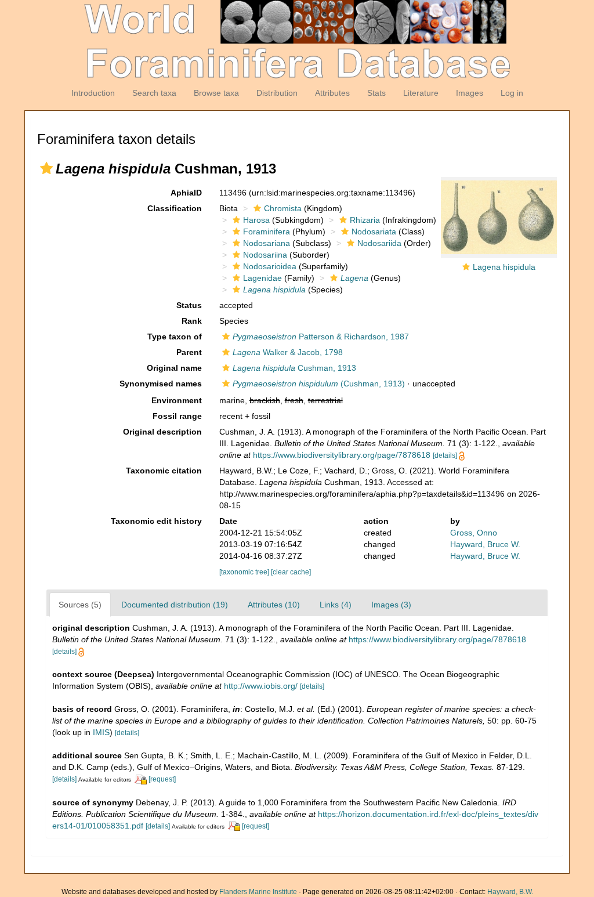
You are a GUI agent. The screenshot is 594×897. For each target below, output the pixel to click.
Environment (176, 400)
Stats (376, 92)
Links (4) (336, 604)
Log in (512, 92)
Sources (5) (80, 604)
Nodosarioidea (269, 266)
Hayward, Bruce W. (485, 544)
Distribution (277, 92)
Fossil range (177, 416)
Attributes (332, 92)
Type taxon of (174, 336)
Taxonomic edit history (156, 521)
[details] (445, 455)
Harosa (256, 220)
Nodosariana (266, 243)
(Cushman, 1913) (319, 383)
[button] (46, 168)
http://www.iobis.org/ (261, 685)
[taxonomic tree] (245, 572)
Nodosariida (379, 243)
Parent (189, 352)
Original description (162, 431)
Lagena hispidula (504, 267)
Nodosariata (374, 231)
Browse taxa (216, 92)
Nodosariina (265, 254)
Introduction (93, 92)
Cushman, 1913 (294, 367)
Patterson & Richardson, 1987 (321, 336)
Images (469, 92)
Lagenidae (262, 278)
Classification (174, 208)
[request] (162, 779)
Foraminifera (266, 231)
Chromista (283, 208)
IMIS (101, 732)
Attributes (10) (274, 604)
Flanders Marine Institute (258, 892)
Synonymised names (160, 383)
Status (189, 305)
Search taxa (154, 92)
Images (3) (391, 604)
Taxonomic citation (164, 470)
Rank (192, 320)
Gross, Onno (473, 532)
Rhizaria (365, 220)
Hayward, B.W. (510, 892)
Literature (421, 92)
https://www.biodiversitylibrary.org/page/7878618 (341, 455)
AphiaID (186, 192)
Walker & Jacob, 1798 (288, 352)
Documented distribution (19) (174, 604)
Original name (174, 367)
